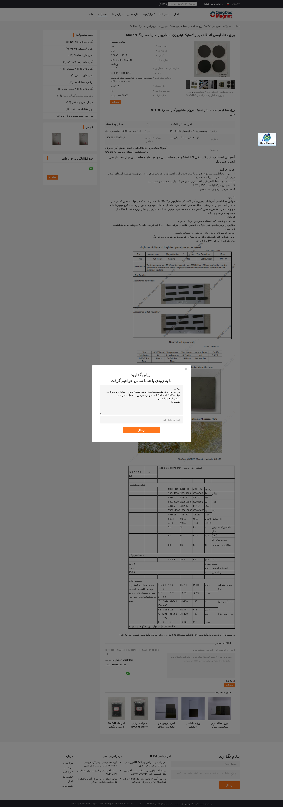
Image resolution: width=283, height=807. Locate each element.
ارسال (141, 430)
